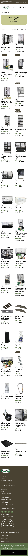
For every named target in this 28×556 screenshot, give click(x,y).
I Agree (14, 552)
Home (2, 12)
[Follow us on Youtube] (12, 512)
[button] (4, 50)
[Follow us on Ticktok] (9, 512)
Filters (14, 29)
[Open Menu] (1, 7)
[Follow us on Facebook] (2, 512)
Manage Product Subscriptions (21, 2)
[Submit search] (20, 7)
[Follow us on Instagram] (5, 512)
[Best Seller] (7, 39)
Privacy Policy (4, 535)
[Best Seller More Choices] (21, 93)
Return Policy (4, 538)
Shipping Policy (5, 541)
